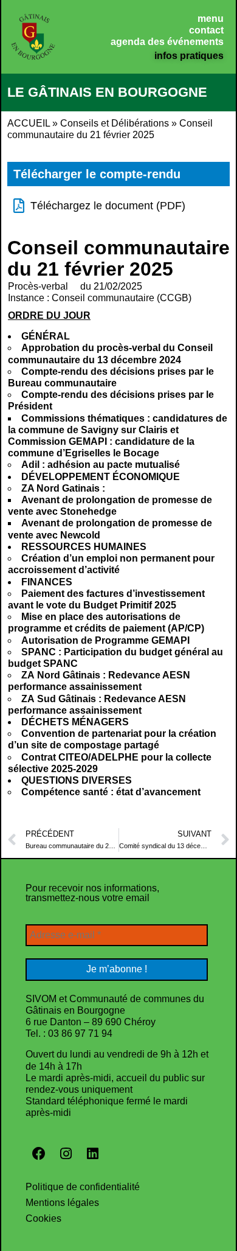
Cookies (43, 1218)
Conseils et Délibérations (114, 123)
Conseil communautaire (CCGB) (121, 298)
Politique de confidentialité (83, 1187)
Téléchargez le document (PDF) (107, 206)
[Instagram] (65, 1153)
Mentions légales (62, 1202)
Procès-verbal (38, 286)
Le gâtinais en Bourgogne (107, 92)
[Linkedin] (92, 1153)
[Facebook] (39, 1153)
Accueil (28, 123)
